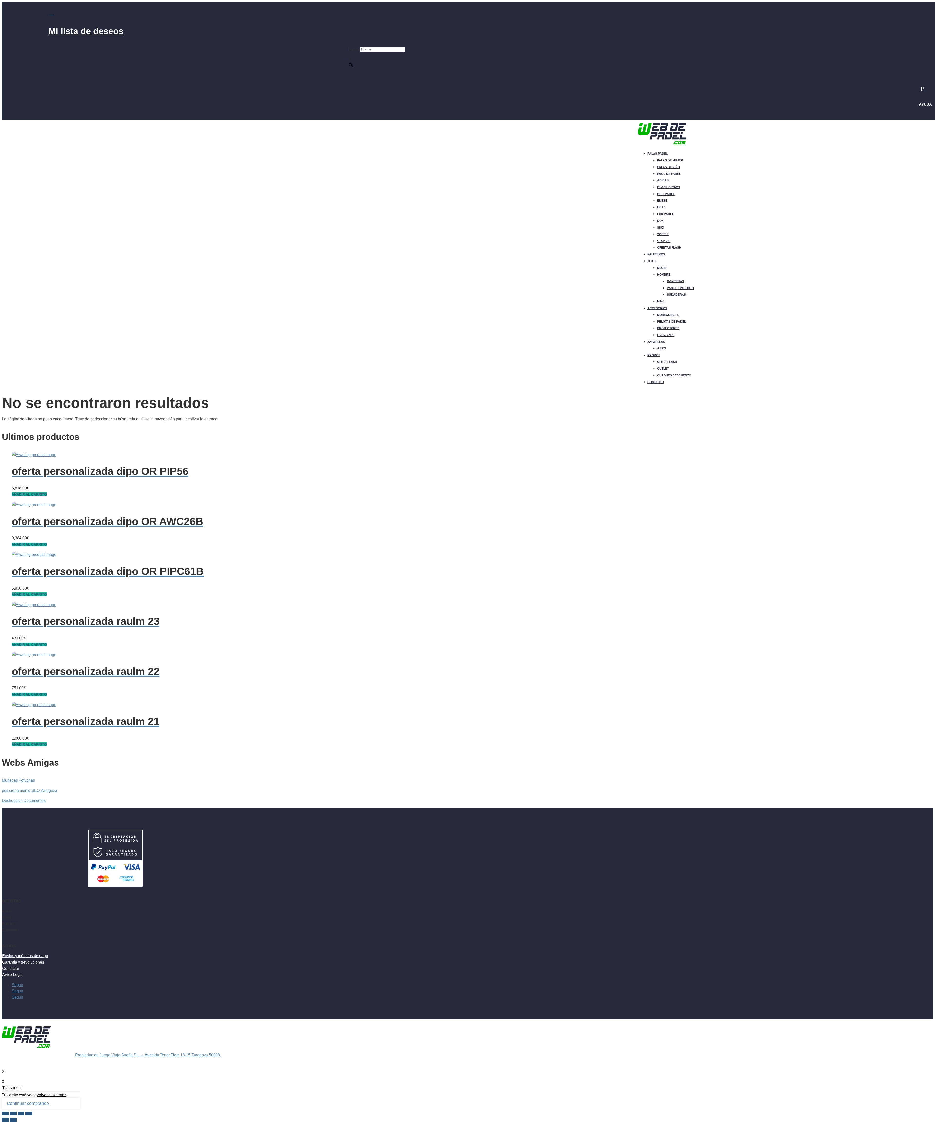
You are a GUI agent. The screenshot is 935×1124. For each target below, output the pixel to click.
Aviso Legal (12, 975)
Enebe (662, 200)
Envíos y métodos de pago (25, 956)
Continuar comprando (28, 1103)
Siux (660, 227)
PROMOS (653, 355)
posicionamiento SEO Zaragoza (29, 790)
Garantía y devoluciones (23, 962)
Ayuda (925, 104)
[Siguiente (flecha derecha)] (13, 1120)
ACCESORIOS (657, 308)
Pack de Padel (669, 174)
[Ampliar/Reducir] (28, 1114)
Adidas (663, 180)
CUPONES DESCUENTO (674, 375)
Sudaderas (676, 294)
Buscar (354, 49)
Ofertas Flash (669, 247)
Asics (661, 348)
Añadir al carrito (29, 494)
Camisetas (675, 281)
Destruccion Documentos (24, 800)
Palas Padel (657, 153)
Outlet (663, 368)
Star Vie (663, 241)
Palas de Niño (668, 167)
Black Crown (668, 187)
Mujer (662, 268)
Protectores (668, 328)
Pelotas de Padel (671, 321)
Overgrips (665, 335)
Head (661, 207)
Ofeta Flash (667, 362)
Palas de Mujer (670, 160)
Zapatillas (656, 342)
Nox (660, 221)
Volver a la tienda (51, 1095)
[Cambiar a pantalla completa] (21, 1114)
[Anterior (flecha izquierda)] (5, 1120)
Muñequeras (668, 315)
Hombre (663, 274)
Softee (663, 234)
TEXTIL (652, 261)
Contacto (655, 382)
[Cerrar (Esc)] (5, 1114)
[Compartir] (13, 1114)
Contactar (10, 968)
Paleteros (656, 254)
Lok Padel (665, 214)
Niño (660, 301)
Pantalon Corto (680, 288)
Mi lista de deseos (85, 31)
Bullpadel (666, 194)
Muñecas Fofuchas (18, 780)
